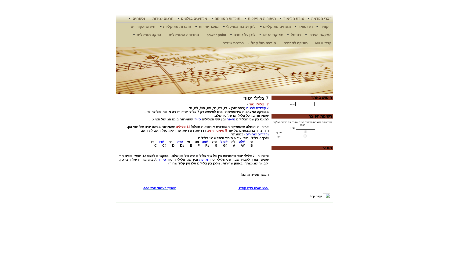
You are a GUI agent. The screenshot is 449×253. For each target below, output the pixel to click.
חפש (292, 104)
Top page (316, 196)
